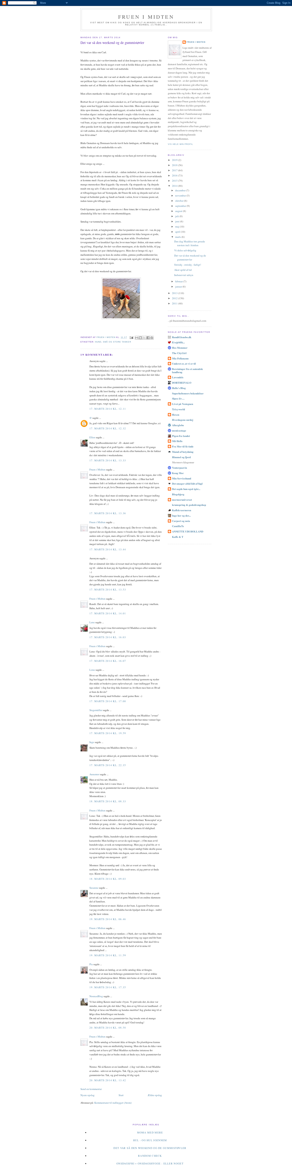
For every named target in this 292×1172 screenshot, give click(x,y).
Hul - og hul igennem (150, 1140)
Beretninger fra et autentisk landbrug (187, 370)
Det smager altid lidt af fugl (187, 483)
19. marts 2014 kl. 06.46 (107, 919)
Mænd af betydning (182, 452)
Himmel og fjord (181, 457)
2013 (175, 293)
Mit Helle (177, 441)
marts (178, 237)
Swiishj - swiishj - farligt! (187, 264)
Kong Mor (178, 473)
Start (121, 1095)
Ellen (92, 437)
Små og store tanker (117, 342)
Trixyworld (178, 409)
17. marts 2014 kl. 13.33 (107, 460)
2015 (175, 180)
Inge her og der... (181, 515)
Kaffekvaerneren (181, 510)
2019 (175, 160)
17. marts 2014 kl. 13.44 (107, 549)
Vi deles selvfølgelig (185, 250)
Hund (98, 342)
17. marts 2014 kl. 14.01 (107, 613)
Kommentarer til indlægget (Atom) (112, 1102)
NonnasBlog (96, 996)
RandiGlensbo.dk (181, 337)
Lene (92, 622)
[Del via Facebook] (148, 338)
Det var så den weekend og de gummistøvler (190, 257)
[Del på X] (144, 338)
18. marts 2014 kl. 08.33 (107, 801)
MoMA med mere (150, 1132)
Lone (92, 670)
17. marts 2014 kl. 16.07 (107, 661)
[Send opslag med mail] (131, 337)
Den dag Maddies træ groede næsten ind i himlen (189, 243)
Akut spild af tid (183, 270)
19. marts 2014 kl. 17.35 (107, 987)
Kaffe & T (177, 537)
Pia (91, 964)
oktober (179, 200)
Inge (91, 742)
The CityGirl (179, 353)
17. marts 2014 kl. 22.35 (107, 765)
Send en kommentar (91, 1089)
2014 (175, 186)
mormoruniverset (182, 499)
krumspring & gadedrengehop (189, 505)
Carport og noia (181, 521)
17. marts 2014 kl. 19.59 (107, 733)
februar (179, 281)
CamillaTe (178, 526)
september (181, 206)
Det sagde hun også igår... (186, 489)
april (178, 231)
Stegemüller (95, 710)
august (179, 211)
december (180, 190)
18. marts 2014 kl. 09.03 (107, 879)
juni (177, 221)
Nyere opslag (87, 1095)
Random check (150, 1155)
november (181, 195)
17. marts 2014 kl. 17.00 (107, 701)
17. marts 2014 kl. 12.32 (107, 428)
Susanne (93, 887)
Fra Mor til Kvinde (182, 446)
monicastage (179, 430)
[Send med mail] (137, 338)
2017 (175, 170)
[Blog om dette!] (140, 338)
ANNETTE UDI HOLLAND (187, 531)
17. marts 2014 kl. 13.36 (107, 513)
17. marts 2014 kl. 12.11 (107, 408)
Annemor (94, 774)
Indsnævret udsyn (183, 275)
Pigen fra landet (181, 436)
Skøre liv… (178, 398)
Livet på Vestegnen (182, 404)
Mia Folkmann (180, 358)
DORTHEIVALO (181, 382)
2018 (175, 165)
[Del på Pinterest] (152, 338)
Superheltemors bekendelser (188, 393)
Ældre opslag (155, 1095)
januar (179, 286)
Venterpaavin (179, 467)
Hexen (175, 414)
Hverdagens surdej (182, 420)
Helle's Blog (179, 388)
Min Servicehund (181, 478)
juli (177, 216)
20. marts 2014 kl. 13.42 (107, 1080)
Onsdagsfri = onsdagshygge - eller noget (150, 1163)
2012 (175, 298)
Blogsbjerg (178, 494)
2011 (175, 303)
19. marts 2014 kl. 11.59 (107, 955)
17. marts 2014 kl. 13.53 (107, 589)
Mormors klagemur (183, 462)
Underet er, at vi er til (184, 363)
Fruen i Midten (146, 16)
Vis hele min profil (180, 144)
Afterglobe (178, 425)
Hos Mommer (180, 347)
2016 (175, 175)
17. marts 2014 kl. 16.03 (107, 637)
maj (177, 226)
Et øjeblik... (178, 342)
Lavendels (177, 377)
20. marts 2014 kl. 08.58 (107, 1027)
